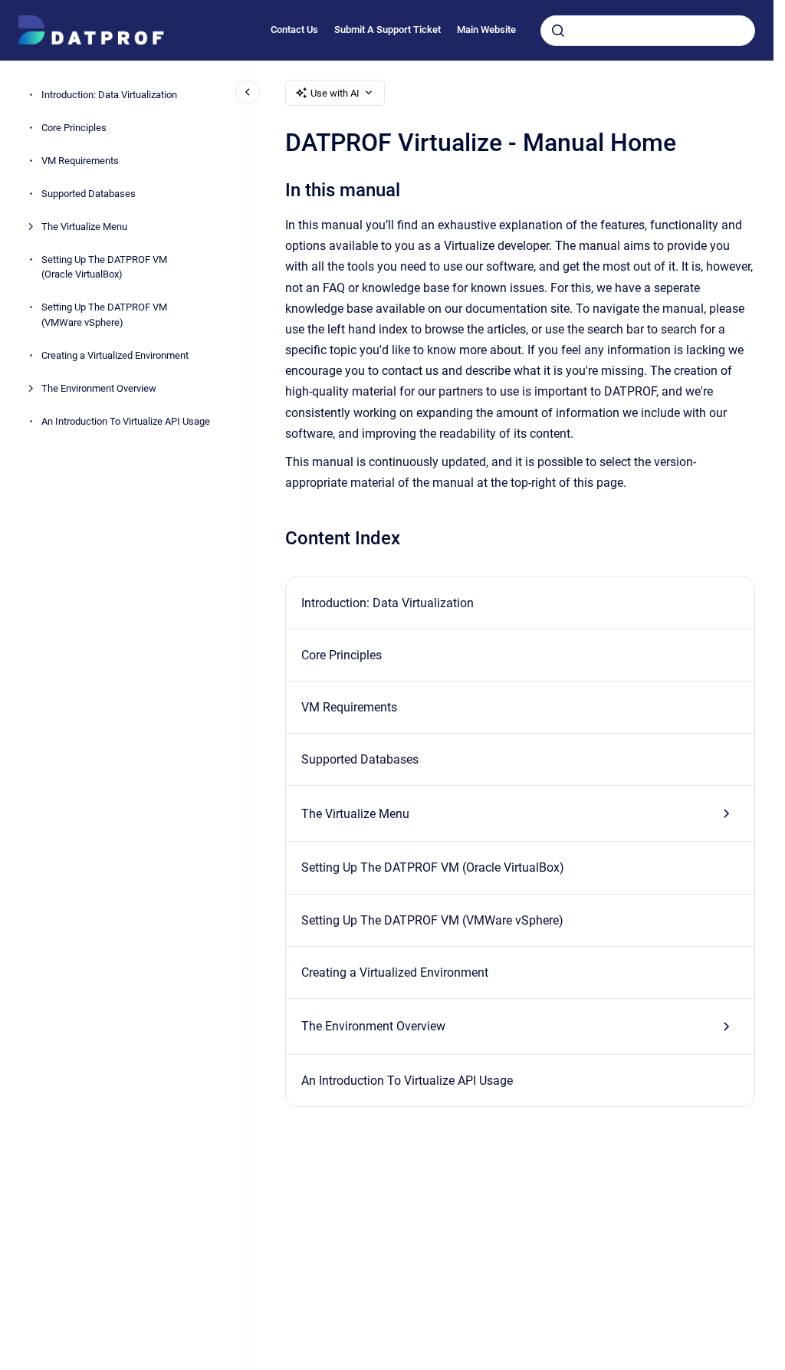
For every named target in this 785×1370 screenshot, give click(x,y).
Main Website (486, 29)
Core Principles (74, 127)
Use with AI (335, 93)
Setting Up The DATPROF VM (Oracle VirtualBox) (104, 267)
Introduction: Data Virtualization (109, 94)
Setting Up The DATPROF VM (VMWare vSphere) (104, 314)
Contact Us (294, 29)
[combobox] (647, 30)
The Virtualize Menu (84, 226)
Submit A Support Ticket (387, 29)
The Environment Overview (98, 388)
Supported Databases (88, 193)
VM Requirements (80, 160)
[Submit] (558, 30)
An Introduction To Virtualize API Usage (125, 421)
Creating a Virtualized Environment (115, 355)
